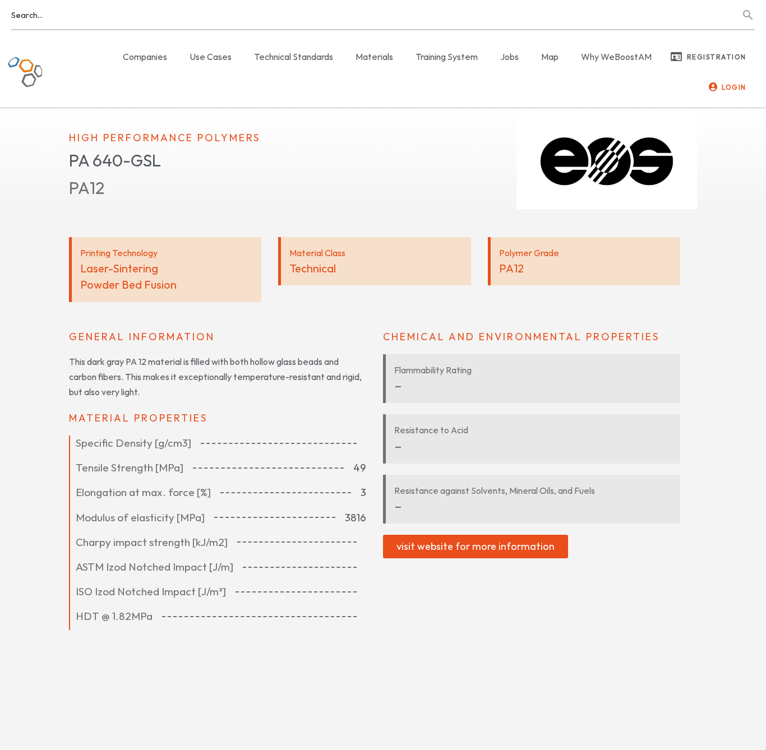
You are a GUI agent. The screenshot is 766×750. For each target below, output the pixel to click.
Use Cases (211, 56)
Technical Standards (293, 56)
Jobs (509, 56)
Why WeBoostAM (616, 56)
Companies (145, 56)
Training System (447, 56)
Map (550, 56)
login (734, 87)
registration (716, 57)
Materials (374, 56)
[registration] (676, 57)
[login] (713, 86)
